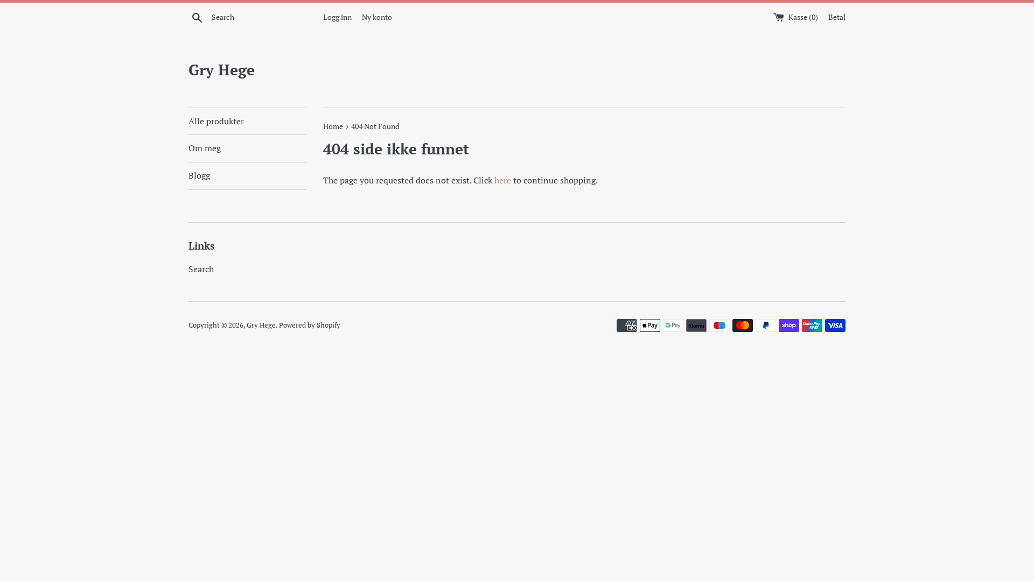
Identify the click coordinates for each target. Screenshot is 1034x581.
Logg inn (337, 17)
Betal (837, 17)
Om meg (204, 148)
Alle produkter (216, 121)
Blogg (199, 175)
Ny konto (377, 17)
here (502, 180)
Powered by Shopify (309, 325)
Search (201, 269)
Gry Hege (221, 70)
